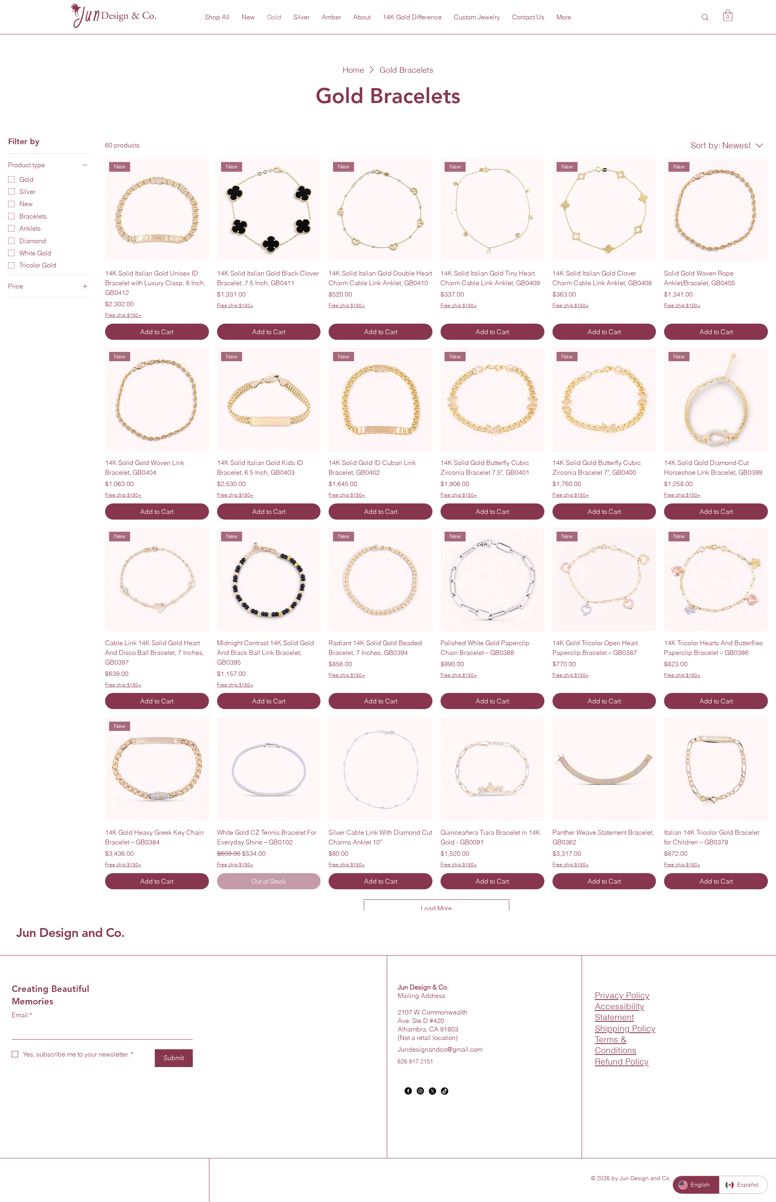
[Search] (705, 17)
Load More (436, 908)
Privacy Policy (622, 995)
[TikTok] (444, 1090)
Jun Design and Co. (70, 932)
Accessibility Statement (619, 1011)
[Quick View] (269, 769)
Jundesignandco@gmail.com (440, 1049)
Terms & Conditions (616, 1044)
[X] (432, 1090)
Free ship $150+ (123, 315)
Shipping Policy (625, 1028)
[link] (728, 15)
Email (22, 1015)
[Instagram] (420, 1090)
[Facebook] (408, 1090)
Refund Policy (622, 1061)
